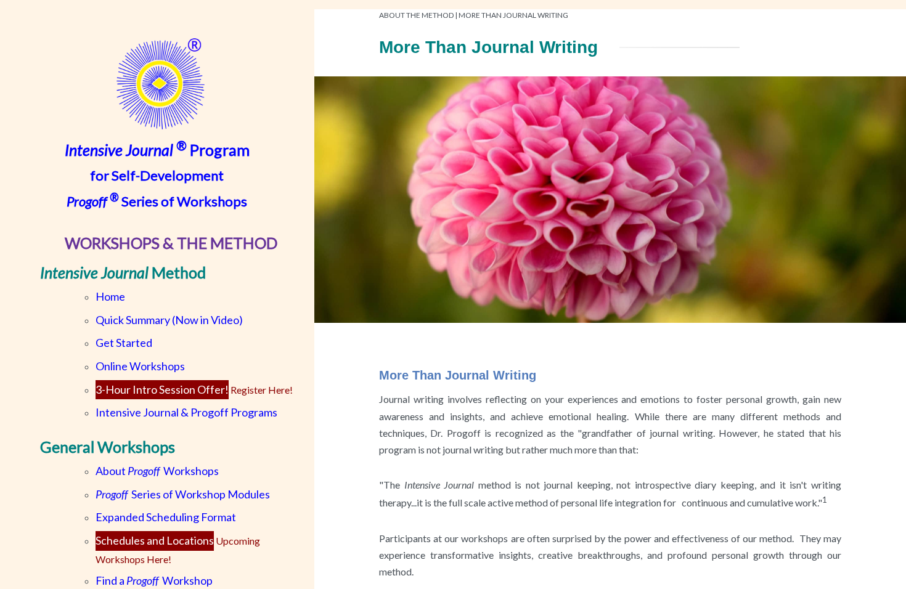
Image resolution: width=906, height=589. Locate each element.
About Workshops (157, 470)
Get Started (124, 342)
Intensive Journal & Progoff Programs (186, 412)
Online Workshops (140, 366)
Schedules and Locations (155, 540)
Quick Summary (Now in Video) (169, 320)
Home (110, 296)
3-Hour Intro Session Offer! (162, 389)
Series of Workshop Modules (183, 494)
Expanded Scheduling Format (166, 517)
